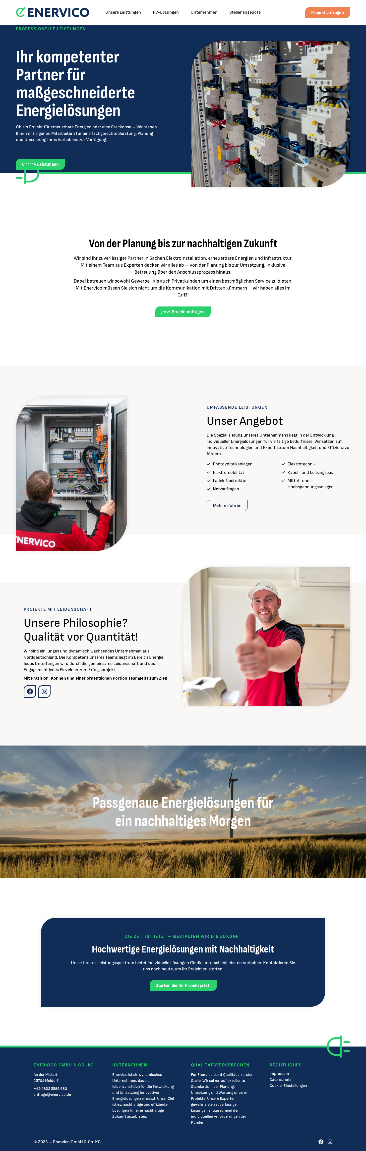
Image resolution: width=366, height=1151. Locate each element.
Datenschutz (280, 1080)
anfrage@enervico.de (52, 1094)
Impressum (279, 1074)
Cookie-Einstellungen (288, 1086)
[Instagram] (44, 691)
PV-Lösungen (166, 12)
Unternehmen (204, 12)
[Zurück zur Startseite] (52, 12)
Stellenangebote (245, 12)
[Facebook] (30, 691)
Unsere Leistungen (123, 12)
